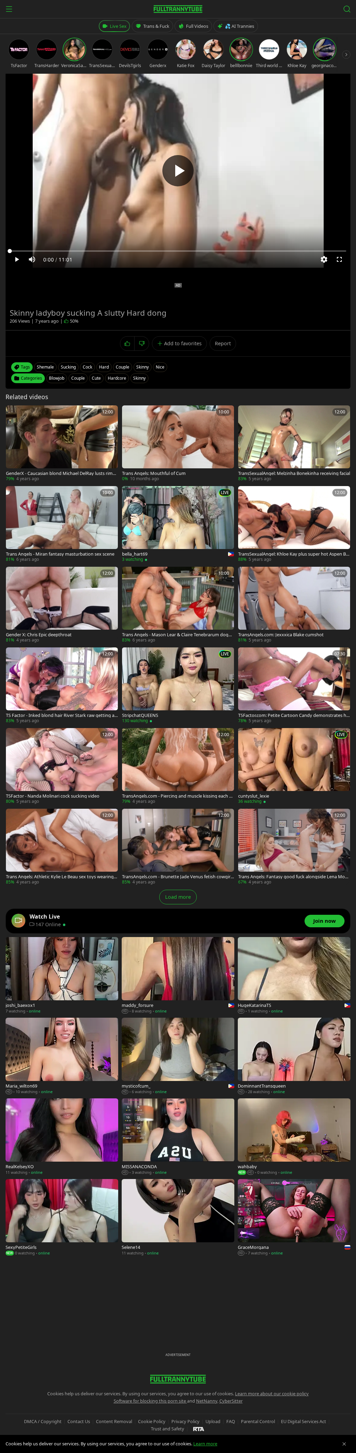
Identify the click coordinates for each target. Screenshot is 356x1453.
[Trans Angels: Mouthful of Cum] (178, 443)
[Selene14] (178, 1217)
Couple (78, 378)
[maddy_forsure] (178, 975)
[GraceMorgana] (294, 1217)
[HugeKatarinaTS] (294, 975)
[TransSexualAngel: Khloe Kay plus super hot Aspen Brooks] (294, 524)
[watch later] (13, 413)
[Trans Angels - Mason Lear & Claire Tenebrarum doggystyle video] (178, 605)
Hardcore (117, 378)
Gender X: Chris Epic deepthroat (39, 634)
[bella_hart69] (178, 524)
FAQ (230, 1421)
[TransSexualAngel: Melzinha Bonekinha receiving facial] (294, 443)
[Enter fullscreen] (339, 259)
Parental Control (258, 1421)
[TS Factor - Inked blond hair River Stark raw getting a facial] (62, 685)
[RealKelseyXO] (62, 1137)
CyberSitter (231, 1401)
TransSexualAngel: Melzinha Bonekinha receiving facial (294, 473)
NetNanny (206, 1401)
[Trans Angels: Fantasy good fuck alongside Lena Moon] (294, 847)
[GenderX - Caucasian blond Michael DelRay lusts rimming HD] (62, 443)
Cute (96, 378)
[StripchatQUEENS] (178, 685)
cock (87, 367)
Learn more (205, 1443)
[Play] (178, 170)
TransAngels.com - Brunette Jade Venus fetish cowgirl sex (177, 876)
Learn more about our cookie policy (272, 1393)
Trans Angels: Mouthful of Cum (154, 473)
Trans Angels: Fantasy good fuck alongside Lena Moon (293, 876)
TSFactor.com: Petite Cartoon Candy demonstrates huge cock (293, 715)
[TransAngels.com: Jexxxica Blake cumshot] (294, 605)
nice (160, 367)
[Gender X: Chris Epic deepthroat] (62, 605)
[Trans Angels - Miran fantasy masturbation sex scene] (62, 524)
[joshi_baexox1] (62, 975)
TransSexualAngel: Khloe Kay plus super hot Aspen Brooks (293, 554)
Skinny (139, 378)
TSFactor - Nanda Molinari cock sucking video (52, 796)
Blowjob (56, 378)
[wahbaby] (294, 1137)
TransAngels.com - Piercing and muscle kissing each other (178, 796)
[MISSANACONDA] (178, 1137)
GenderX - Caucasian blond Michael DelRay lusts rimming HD (62, 473)
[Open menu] (9, 9)
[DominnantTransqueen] (294, 1056)
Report (223, 343)
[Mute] (32, 259)
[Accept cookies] (344, 1444)
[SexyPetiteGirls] (62, 1217)
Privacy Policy (185, 1421)
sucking (68, 367)
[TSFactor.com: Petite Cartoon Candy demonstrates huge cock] (294, 685)
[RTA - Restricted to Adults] (198, 1429)
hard (104, 367)
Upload (212, 1421)
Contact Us (78, 1421)
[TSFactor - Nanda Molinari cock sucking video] (62, 766)
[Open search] (347, 9)
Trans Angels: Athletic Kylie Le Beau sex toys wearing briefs (62, 876)
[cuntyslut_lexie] (294, 766)
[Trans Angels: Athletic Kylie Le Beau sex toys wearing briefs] (62, 847)
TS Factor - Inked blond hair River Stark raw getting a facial (61, 715)
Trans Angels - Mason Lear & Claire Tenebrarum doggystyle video (178, 634)
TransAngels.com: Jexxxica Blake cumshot (281, 634)
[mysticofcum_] (178, 1056)
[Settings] (324, 259)
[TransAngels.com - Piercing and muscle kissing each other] (178, 766)
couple (122, 367)
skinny (142, 367)
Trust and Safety (167, 1429)
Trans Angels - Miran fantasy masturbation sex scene (60, 554)
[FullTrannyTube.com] (178, 9)
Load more (178, 897)
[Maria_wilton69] (62, 1056)
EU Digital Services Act (303, 1421)
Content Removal (114, 1421)
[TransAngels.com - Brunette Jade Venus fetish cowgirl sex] (178, 847)
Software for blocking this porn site (150, 1401)
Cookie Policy (151, 1421)
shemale (45, 367)
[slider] (178, 251)
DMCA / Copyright (43, 1421)
